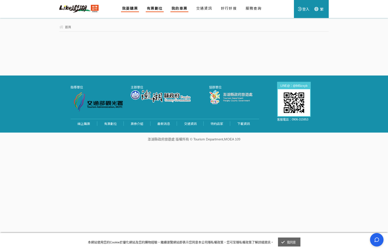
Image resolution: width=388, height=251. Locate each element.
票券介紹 (137, 123)
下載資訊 (243, 123)
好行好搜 (229, 8)
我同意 (291, 242)
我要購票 (130, 8)
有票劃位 (155, 8)
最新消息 (163, 123)
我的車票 (179, 8)
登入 (305, 9)
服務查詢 (253, 8)
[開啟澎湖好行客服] (377, 240)
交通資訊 (204, 8)
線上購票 (83, 123)
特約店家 (217, 123)
